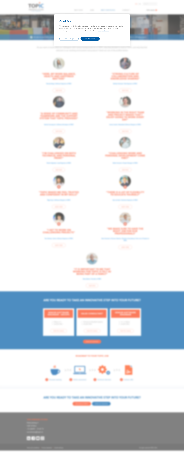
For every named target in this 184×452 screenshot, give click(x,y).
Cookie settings (69, 39)
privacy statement (103, 31)
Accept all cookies (90, 39)
